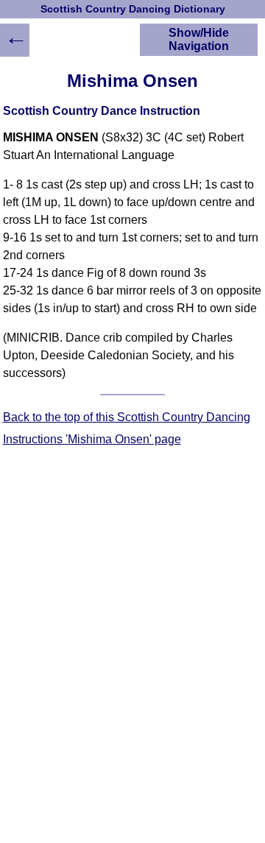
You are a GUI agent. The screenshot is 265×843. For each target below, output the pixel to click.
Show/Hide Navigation (199, 39)
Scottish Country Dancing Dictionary (132, 9)
